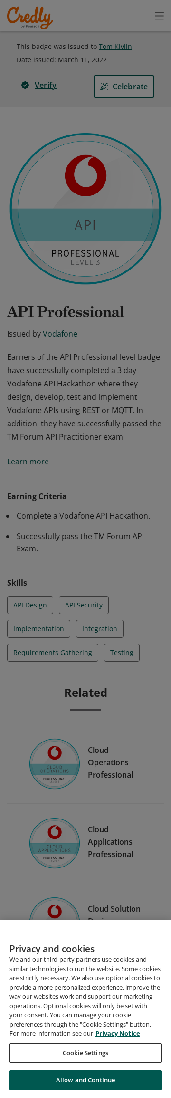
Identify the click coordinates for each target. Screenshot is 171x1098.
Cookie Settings (85, 1053)
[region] (85, 1009)
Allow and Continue (85, 1080)
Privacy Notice (117, 1033)
